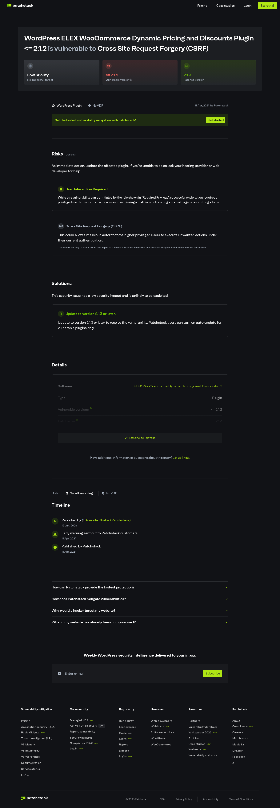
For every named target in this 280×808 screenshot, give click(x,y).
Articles (194, 738)
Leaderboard (128, 727)
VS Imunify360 (30, 750)
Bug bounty (126, 721)
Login (248, 5)
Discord (124, 750)
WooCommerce (161, 744)
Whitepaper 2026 (203, 732)
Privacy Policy (183, 799)
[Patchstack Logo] (20, 6)
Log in (25, 775)
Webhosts (160, 726)
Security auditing (81, 737)
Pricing (202, 5)
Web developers (162, 721)
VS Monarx (28, 744)
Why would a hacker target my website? (83, 610)
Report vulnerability (83, 731)
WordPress (158, 738)
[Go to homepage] (34, 799)
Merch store (240, 738)
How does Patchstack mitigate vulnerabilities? (89, 599)
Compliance (242, 726)
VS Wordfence (31, 756)
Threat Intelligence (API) (37, 738)
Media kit (238, 744)
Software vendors (162, 732)
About (236, 721)
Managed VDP (82, 720)
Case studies (225, 5)
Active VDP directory (87, 725)
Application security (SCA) (38, 727)
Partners (195, 721)
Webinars (197, 749)
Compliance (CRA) (84, 743)
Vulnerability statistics (203, 755)
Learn (125, 738)
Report (124, 744)
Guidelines (126, 733)
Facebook (239, 756)
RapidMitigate (33, 732)
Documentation (31, 763)
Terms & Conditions (241, 799)
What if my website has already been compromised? (94, 622)
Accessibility (210, 799)
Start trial (267, 5)
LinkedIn (238, 750)
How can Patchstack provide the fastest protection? (93, 587)
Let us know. (181, 458)
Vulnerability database (203, 727)
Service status (30, 769)
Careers (237, 732)
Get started (216, 120)
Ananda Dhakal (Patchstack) (108, 520)
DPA (162, 799)
